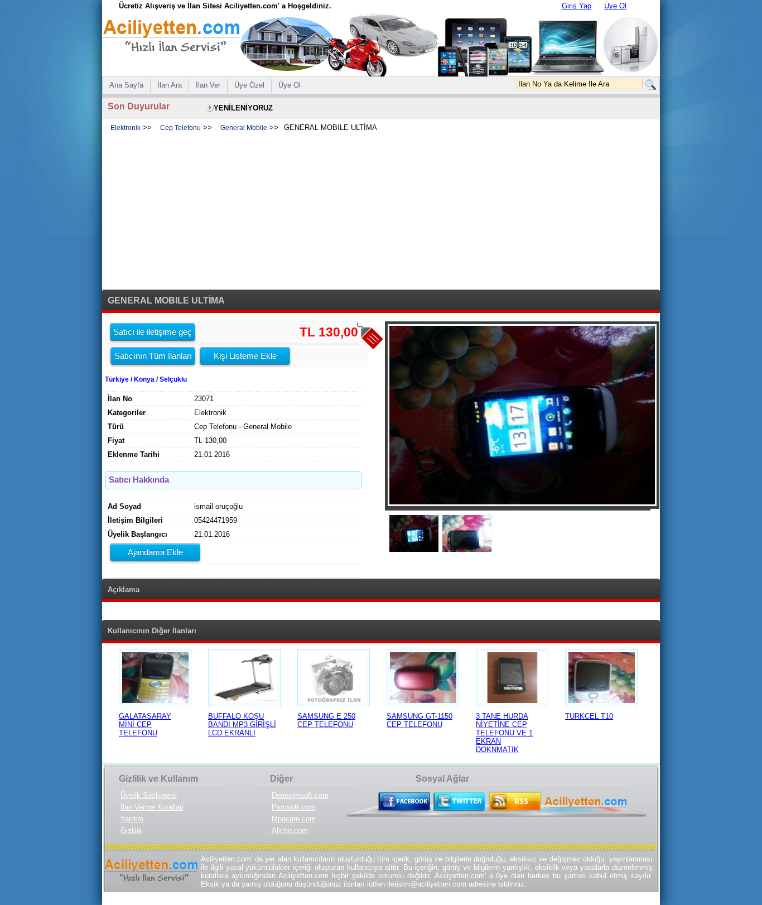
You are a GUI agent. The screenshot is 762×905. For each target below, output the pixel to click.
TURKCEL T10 (589, 716)
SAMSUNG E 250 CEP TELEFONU (326, 720)
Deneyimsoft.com (300, 795)
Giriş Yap (576, 6)
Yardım (131, 819)
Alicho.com (290, 830)
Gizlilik (131, 830)
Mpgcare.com (294, 819)
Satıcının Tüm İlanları (153, 355)
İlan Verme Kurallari (152, 807)
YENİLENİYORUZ (243, 108)
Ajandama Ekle (155, 552)
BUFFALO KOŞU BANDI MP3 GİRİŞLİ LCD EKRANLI (242, 724)
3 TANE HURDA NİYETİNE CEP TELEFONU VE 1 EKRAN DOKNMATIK (504, 733)
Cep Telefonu (180, 128)
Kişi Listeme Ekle (245, 355)
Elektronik (125, 128)
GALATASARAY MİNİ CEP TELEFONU (145, 724)
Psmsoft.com (293, 807)
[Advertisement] (381, 211)
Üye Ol (615, 6)
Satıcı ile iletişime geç (152, 331)
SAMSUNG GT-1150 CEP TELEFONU (419, 720)
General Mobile (243, 128)
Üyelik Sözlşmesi (148, 795)
